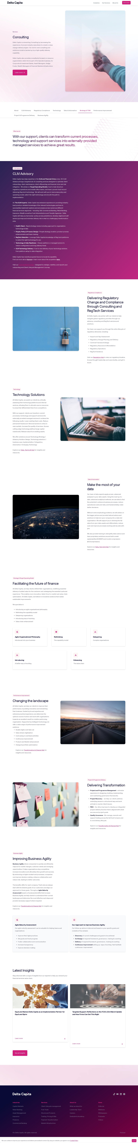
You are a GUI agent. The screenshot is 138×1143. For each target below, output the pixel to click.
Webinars (101, 1110)
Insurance (16, 1116)
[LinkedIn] (121, 1094)
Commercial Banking (20, 1123)
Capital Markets (18, 1106)
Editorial (101, 1106)
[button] (96, 2)
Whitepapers (102, 1113)
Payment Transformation (49, 1120)
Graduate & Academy (77, 1116)
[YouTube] (117, 1094)
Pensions (16, 1120)
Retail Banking (17, 1110)
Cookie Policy (74, 1140)
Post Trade (45, 1110)
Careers (72, 1113)
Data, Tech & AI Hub (27, 450)
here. (58, 259)
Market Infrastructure (48, 1123)
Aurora (29, 259)
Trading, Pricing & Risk (48, 1116)
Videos (100, 1120)
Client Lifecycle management (51, 1106)
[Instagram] (124, 1094)
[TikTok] (114, 1094)
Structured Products (48, 1113)
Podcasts (101, 1116)
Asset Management (19, 1113)
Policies (122, 1132)
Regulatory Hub (98, 357)
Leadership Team (75, 1110)
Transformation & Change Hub (34, 750)
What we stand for (76, 1106)
